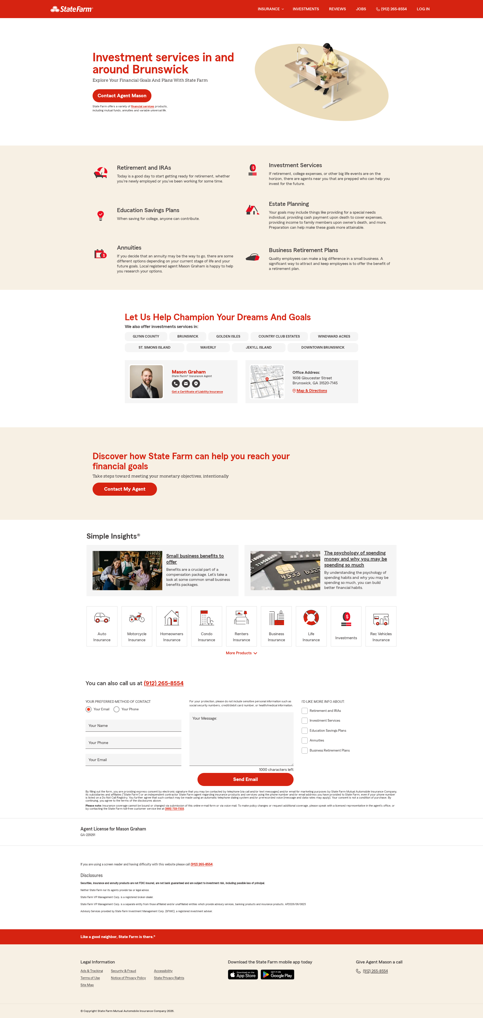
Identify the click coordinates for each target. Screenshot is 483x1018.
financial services (142, 106)
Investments (306, 9)
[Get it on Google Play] (277, 974)
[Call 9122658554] (176, 384)
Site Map (87, 985)
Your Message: (204, 718)
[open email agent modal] (186, 384)
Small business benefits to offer (195, 559)
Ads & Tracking (91, 971)
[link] (71, 9)
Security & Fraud (123, 971)
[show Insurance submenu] (282, 9)
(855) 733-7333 (174, 808)
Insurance (269, 9)
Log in (423, 9)
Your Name (98, 726)
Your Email (101, 709)
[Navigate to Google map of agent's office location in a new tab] (196, 384)
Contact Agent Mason (122, 95)
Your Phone (130, 709)
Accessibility (163, 971)
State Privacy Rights (169, 978)
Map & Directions (312, 391)
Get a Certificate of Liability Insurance (197, 391)
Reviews (337, 9)
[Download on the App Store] (243, 974)
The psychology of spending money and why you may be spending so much (355, 559)
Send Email (245, 779)
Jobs (361, 9)
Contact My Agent (124, 489)
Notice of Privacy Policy (128, 978)
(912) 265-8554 (394, 9)
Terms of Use (90, 978)
